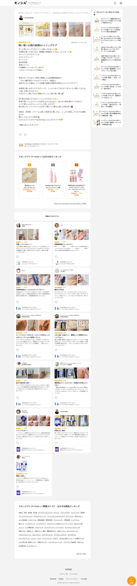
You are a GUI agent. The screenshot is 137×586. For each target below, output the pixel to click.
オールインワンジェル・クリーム (48, 512)
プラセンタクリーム (25, 535)
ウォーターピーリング (55, 542)
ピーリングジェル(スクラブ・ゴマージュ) (60, 516)
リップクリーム (30, 524)
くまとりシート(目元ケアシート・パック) (60, 524)
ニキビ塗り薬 (23, 542)
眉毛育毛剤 (49, 520)
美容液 (30, 512)
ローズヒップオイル (60, 535)
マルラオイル (72, 535)
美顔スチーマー (42, 542)
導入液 (35, 512)
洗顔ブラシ (38, 531)
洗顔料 (82, 512)
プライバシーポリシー (72, 579)
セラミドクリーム (72, 531)
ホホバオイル (36, 535)
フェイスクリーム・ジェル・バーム (30, 538)
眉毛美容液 (41, 520)
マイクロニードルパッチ (72, 527)
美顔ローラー (32, 542)
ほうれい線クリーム (66, 538)
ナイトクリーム (47, 538)
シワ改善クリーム (78, 538)
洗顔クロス (22, 531)
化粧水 (21, 512)
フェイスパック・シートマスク (54, 527)
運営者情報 (53, 579)
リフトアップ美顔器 (69, 542)
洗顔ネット (30, 531)
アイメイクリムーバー (26, 516)
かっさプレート (31, 546)
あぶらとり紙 (78, 524)
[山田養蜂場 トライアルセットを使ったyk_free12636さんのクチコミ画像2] (42, 29)
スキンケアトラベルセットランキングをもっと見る (70, 203)
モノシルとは (73, 574)
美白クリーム (61, 531)
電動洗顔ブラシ (51, 531)
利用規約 (61, 579)
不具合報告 (84, 579)
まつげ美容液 (23, 520)
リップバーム (75, 520)
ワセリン (55, 538)
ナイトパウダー (65, 512)
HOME (68, 569)
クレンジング (75, 512)
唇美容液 (67, 520)
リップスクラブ (41, 524)
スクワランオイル (47, 535)
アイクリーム (32, 520)
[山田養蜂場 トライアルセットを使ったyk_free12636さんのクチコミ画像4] (75, 29)
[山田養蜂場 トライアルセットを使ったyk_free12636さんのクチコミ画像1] (26, 29)
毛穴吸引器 (22, 546)
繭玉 (44, 531)
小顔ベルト (80, 542)
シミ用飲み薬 (29, 527)
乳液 (25, 512)
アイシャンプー (58, 520)
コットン (21, 527)
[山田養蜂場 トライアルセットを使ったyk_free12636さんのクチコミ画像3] (59, 29)
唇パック (21, 524)
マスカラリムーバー (40, 516)
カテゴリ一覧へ (81, 554)
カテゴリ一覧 (63, 574)
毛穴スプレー (78, 516)
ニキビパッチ (39, 527)
